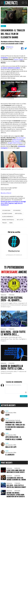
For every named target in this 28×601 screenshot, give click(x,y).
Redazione (9, 47)
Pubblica (23, 396)
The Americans (20, 138)
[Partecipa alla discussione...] (16, 389)
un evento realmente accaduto (10, 68)
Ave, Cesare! (15, 141)
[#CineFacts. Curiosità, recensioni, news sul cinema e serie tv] (11, 3)
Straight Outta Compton (15, 143)
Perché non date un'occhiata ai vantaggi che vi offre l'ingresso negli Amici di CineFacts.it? (13, 203)
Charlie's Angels (18, 59)
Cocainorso (4, 57)
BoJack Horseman (18, 139)
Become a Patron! (6, 193)
